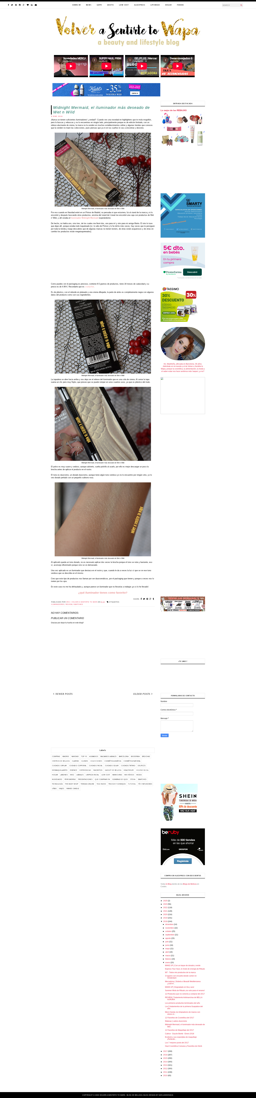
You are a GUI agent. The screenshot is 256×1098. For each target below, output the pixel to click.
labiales (79, 775)
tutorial (132, 784)
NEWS (88, 5)
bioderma (135, 756)
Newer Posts (64, 694)
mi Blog (168, 884)
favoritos (97, 770)
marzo (168, 956)
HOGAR (168, 5)
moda (138, 775)
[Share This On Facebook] (141, 599)
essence (73, 770)
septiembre (170, 935)
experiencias (85, 770)
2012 (165, 1069)
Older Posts (141, 694)
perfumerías (70, 779)
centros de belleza (60, 761)
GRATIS (110, 5)
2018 (165, 921)
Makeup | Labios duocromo (176, 1021)
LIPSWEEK (155, 5)
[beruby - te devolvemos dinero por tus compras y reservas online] (183, 865)
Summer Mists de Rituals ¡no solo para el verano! (185, 990)
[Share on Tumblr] (153, 599)
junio (167, 945)
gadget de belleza (113, 770)
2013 (165, 1065)
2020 (165, 914)
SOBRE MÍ (76, 5)
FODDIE (180, 5)
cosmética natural (132, 761)
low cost (105, 775)
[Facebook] (8, 5)
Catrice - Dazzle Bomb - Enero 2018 (179, 1034)
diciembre (169, 924)
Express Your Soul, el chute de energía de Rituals (185, 969)
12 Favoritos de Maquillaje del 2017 (179, 1030)
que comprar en (102, 779)
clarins (75, 761)
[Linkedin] (32, 5)
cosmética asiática (112, 761)
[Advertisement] (103, 259)
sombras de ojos (120, 779)
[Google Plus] (24, 5)
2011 (165, 1072)
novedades (57, 779)
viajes (61, 788)
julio (167, 942)
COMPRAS (56, 756)
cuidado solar (112, 766)
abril (167, 952)
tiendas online (87, 784)
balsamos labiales (108, 756)
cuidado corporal (78, 766)
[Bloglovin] (28, 5)
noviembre (169, 928)
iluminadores (57, 604)
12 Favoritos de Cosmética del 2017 (179, 1018)
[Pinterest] (16, 5)
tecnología (57, 784)
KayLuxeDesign (166, 1095)
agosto (168, 938)
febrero (168, 959)
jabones (64, 775)
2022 (165, 907)
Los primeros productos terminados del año (182, 1003)
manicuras (117, 775)
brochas (146, 756)
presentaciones (85, 779)
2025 (165, 901)
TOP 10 (84, 756)
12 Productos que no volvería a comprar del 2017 (185, 994)
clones (84, 761)
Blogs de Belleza (190, 884)
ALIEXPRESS (139, 5)
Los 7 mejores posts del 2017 (177, 1043)
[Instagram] (20, 5)
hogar (55, 775)
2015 (165, 1058)
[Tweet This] (144, 599)
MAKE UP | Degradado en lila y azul (179, 987)
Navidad (75, 756)
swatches (78, 604)
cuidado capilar (59, 766)
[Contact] (36, 5)
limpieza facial (92, 775)
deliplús (141, 766)
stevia (132, 779)
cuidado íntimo (128, 766)
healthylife (129, 770)
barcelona (124, 756)
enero (168, 963)
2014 (165, 1062)
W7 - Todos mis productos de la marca (180, 972)
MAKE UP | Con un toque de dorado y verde (182, 965)
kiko (72, 775)
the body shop (71, 784)
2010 (165, 1075)
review (69, 604)
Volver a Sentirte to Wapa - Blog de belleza (121, 1095)
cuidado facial (96, 766)
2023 (165, 904)
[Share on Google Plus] (150, 599)
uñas (54, 788)
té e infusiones (145, 784)
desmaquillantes (59, 770)
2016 (165, 1055)
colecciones (96, 761)
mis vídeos (129, 775)
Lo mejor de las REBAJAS (174, 110)
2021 (165, 911)
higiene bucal (142, 770)
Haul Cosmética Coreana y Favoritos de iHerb (183, 1046)
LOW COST (124, 5)
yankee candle (72, 788)
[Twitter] (12, 5)
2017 (165, 1051)
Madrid (66, 756)
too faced (101, 784)
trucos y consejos (117, 784)
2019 (165, 918)
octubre (168, 931)
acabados (93, 756)
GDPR (99, 5)
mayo (167, 949)
